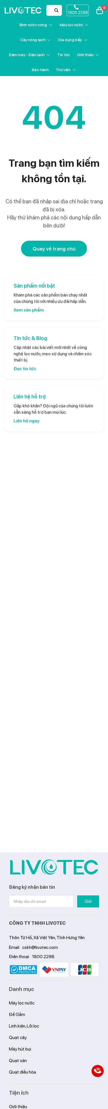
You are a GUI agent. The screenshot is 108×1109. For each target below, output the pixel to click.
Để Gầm (17, 1014)
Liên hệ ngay (26, 421)
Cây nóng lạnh (32, 39)
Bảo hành (40, 69)
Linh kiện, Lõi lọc (24, 1026)
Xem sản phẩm (29, 310)
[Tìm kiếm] (56, 10)
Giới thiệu (85, 54)
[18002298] (97, 1071)
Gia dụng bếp (70, 39)
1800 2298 (43, 956)
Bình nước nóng (33, 24)
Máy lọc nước (71, 24)
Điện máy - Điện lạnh (27, 54)
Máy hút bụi (20, 1049)
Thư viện (63, 69)
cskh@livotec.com (40, 947)
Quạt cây (18, 1037)
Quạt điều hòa (22, 1072)
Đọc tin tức (25, 368)
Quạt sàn (18, 1060)
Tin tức (63, 54)
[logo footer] (54, 867)
